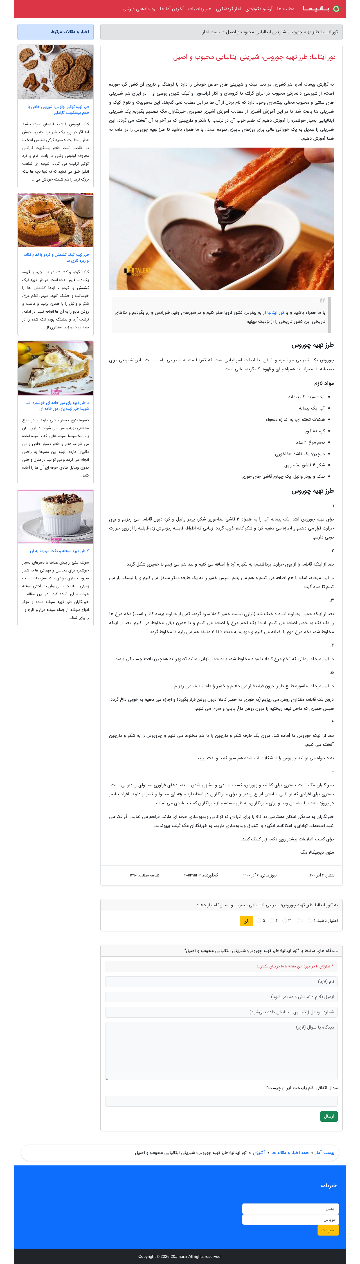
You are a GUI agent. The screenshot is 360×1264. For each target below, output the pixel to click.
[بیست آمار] (322, 9)
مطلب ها (285, 8)
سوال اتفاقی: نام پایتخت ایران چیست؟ (302, 1088)
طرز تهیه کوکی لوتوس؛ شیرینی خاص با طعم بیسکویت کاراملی (58, 110)
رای (246, 920)
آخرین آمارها (172, 8)
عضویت (328, 1230)
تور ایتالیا (275, 312)
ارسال (329, 1116)
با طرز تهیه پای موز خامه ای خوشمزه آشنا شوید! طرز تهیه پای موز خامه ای (57, 406)
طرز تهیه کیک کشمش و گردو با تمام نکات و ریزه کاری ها (56, 258)
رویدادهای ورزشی (139, 8)
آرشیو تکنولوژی (259, 8)
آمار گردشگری (228, 8)
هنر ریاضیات (200, 8)
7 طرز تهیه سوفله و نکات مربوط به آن (59, 551)
